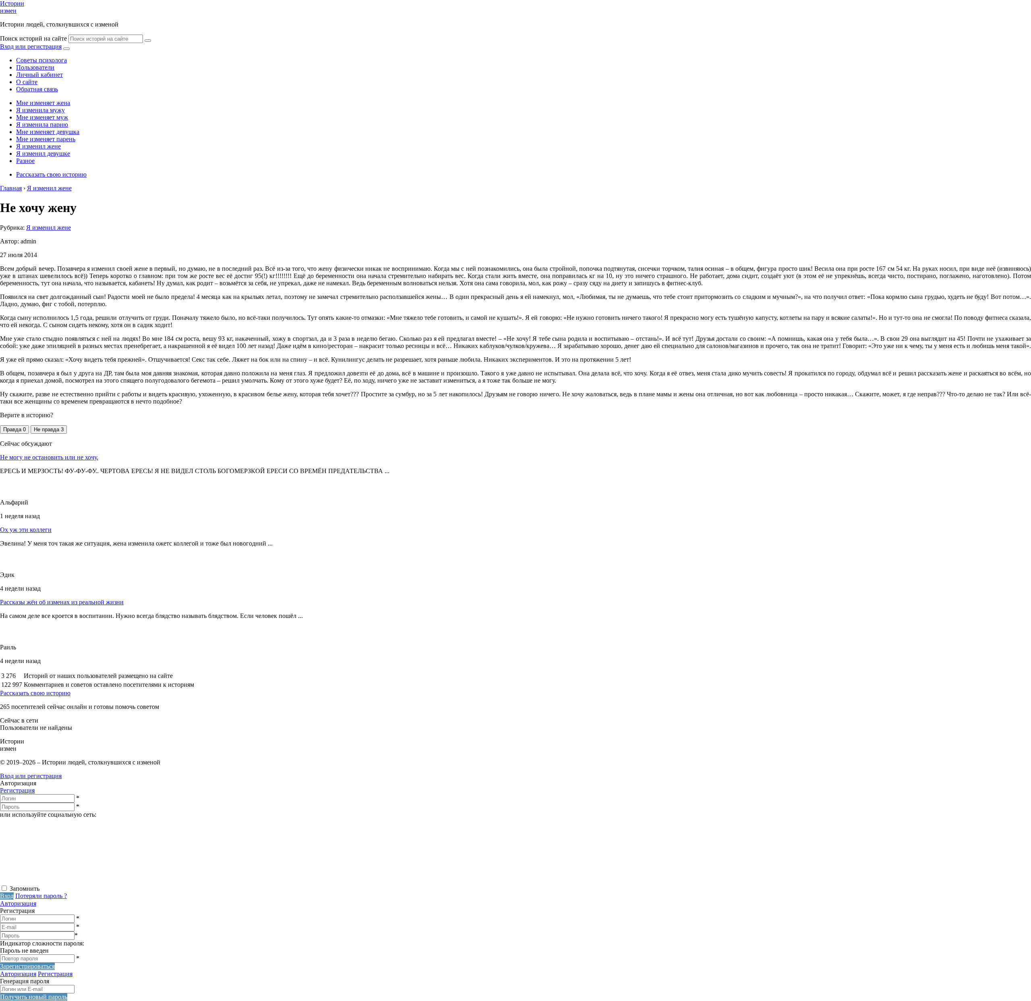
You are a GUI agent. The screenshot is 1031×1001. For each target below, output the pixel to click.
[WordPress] (306, 880)
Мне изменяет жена (43, 102)
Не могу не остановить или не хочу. (49, 457)
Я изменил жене (38, 146)
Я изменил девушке (43, 153)
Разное (25, 160)
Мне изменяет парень (45, 139)
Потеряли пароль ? (41, 895)
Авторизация (18, 903)
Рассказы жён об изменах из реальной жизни (62, 602)
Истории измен (12, 7)
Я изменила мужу (40, 110)
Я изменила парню (42, 124)
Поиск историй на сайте (33, 38)
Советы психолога (41, 60)
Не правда (49, 429)
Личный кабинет (39, 74)
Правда (14, 429)
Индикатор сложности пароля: (42, 943)
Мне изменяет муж (42, 117)
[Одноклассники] (183, 880)
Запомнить (24, 888)
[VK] (60, 880)
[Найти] (148, 40)
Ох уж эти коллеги (26, 529)
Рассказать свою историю (51, 174)
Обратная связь (37, 89)
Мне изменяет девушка (47, 131)
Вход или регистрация (31, 46)
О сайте (26, 81)
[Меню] (66, 48)
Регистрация (17, 790)
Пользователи (35, 67)
